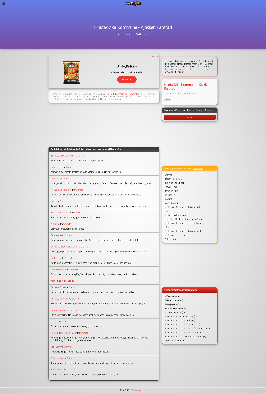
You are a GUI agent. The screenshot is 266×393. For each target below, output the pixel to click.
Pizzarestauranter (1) (174, 312)
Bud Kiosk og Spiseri (174, 183)
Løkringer (55, 347)
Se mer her (127, 79)
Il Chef (167, 227)
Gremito (80, 155)
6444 (185, 93)
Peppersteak (57, 235)
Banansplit (56, 321)
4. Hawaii (55, 224)
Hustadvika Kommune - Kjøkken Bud (182, 207)
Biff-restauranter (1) (173, 296)
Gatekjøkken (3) (172, 304)
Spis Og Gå (169, 195)
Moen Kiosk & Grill (173, 203)
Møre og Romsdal (128, 94)
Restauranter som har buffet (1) (179, 320)
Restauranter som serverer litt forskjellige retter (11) (189, 328)
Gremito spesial (58, 269)
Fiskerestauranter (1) (174, 300)
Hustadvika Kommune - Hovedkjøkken (182, 223)
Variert (167, 100)
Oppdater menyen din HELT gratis (181, 69)
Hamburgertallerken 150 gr (64, 333)
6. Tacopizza (57, 358)
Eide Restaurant (172, 211)
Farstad (192, 93)
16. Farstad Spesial (60, 212)
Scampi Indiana (58, 310)
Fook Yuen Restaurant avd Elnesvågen (183, 219)
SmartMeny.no (139, 390)
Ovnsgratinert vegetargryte (64, 246)
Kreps (54, 281)
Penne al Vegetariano (61, 190)
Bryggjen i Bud (67, 281)
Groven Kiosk (170, 187)
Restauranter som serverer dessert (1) (183, 324)
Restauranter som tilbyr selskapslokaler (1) (185, 336)
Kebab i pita (56, 167)
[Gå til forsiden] (133, 3)
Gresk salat (56, 178)
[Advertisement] (103, 124)
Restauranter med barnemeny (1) (180, 316)
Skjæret (168, 199)
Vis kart (190, 117)
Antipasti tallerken (59, 298)
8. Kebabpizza (58, 369)
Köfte (53, 201)
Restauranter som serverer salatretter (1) (184, 332)
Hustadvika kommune (175, 235)
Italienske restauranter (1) (176, 308)
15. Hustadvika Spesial (62, 155)
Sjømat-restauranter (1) (175, 340)
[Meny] (4, 3)
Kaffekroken (170, 239)
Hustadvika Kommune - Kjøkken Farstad (133, 27)
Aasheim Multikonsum (175, 215)
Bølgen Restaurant (173, 179)
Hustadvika (112, 94)
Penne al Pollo (58, 287)
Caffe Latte (56, 258)
